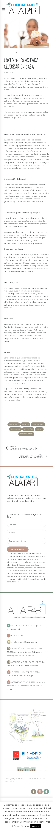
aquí (17, 582)
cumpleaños (39, 53)
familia (10, 55)
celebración (13, 424)
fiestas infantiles (26, 434)
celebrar (25, 424)
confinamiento (24, 53)
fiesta (19, 55)
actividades (9, 53)
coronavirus (15, 429)
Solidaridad (40, 55)
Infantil (28, 55)
